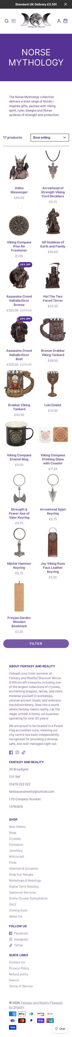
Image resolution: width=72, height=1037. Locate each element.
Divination (16, 844)
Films (12, 862)
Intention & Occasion (23, 868)
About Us (15, 916)
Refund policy (18, 974)
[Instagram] (17, 752)
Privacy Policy (19, 968)
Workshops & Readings (25, 880)
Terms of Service (21, 986)
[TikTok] (24, 752)
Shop (12, 832)
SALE (12, 904)
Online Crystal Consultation (28, 898)
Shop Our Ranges (21, 874)
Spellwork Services (22, 892)
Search (14, 980)
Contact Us (17, 962)
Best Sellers (17, 827)
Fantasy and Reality (35, 1003)
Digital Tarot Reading (24, 886)
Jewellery (16, 850)
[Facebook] (11, 752)
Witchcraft (16, 856)
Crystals (15, 838)
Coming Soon (18, 910)
